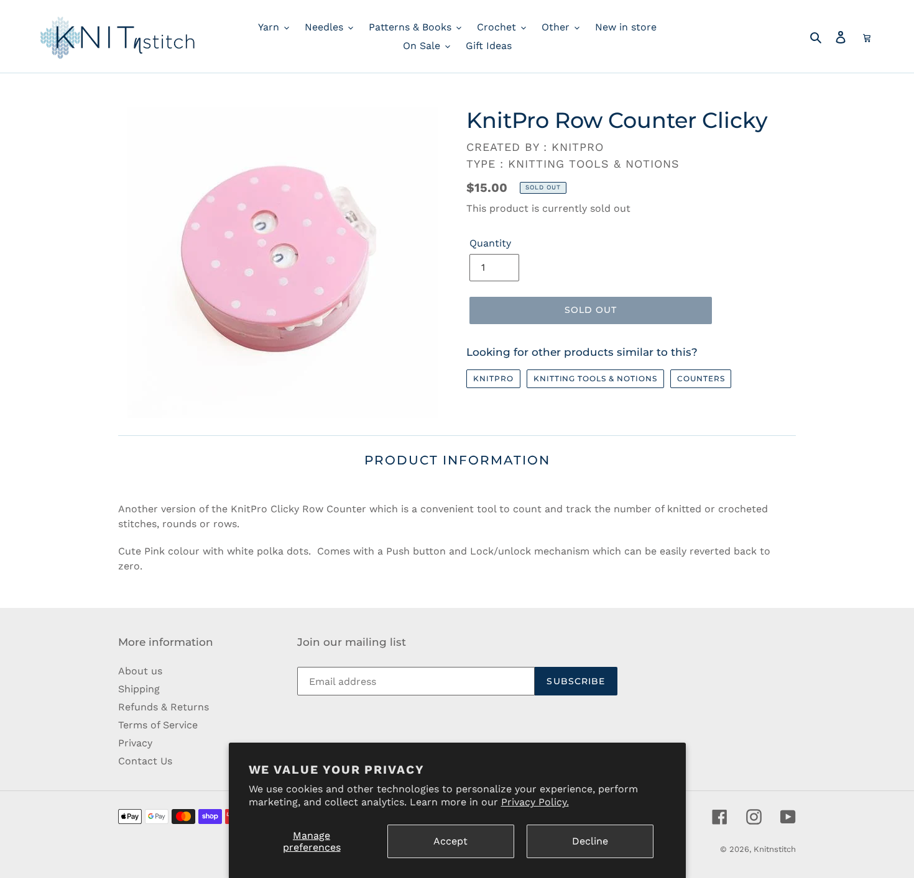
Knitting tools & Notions (595, 378)
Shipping (139, 689)
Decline (590, 841)
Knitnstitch (775, 849)
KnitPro (493, 378)
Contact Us (145, 761)
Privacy (135, 743)
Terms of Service (158, 725)
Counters (701, 378)
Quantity (490, 243)
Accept (450, 841)
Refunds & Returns (163, 707)
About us (140, 671)
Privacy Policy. (535, 802)
